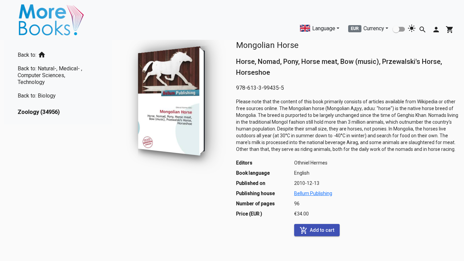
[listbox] (58, 82)
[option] (58, 53)
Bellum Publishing (313, 193)
